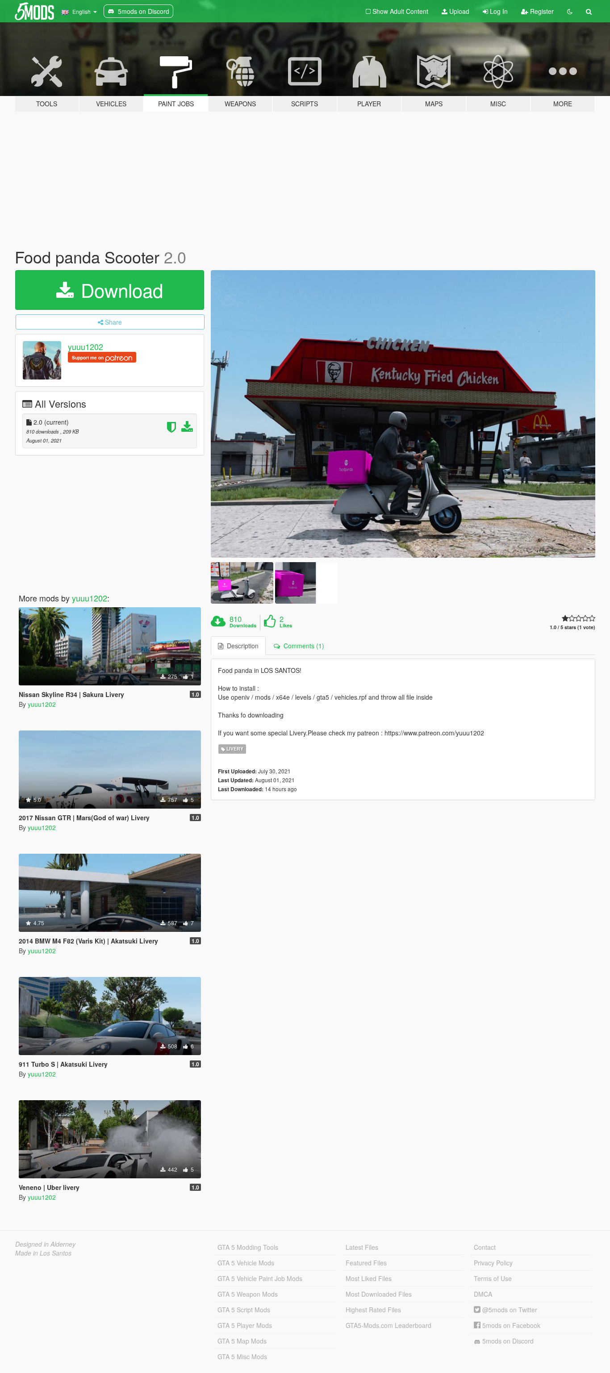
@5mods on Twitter (508, 1309)
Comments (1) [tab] (302, 645)
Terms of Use (493, 1278)
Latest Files (362, 1247)
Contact (485, 1247)
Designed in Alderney (45, 1243)
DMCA (483, 1294)
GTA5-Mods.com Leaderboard (388, 1325)
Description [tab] (241, 645)
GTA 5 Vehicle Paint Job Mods (259, 1278)
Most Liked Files (369, 1278)
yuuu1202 (85, 346)
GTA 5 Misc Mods (242, 1356)
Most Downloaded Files (379, 1294)
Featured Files (366, 1262)
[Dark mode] (569, 11)
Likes (286, 625)
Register (541, 11)
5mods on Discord (507, 1340)
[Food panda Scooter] (403, 414)
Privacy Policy (493, 1262)
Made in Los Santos (43, 1252)
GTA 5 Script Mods (243, 1309)
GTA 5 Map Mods (242, 1340)
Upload (458, 11)
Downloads (243, 625)
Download (119, 289)
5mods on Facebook (510, 1325)
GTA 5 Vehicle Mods (245, 1262)
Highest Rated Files (373, 1309)
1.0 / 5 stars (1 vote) (572, 627)
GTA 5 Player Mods (244, 1325)
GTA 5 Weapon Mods (247, 1294)
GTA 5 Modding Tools (247, 1247)
